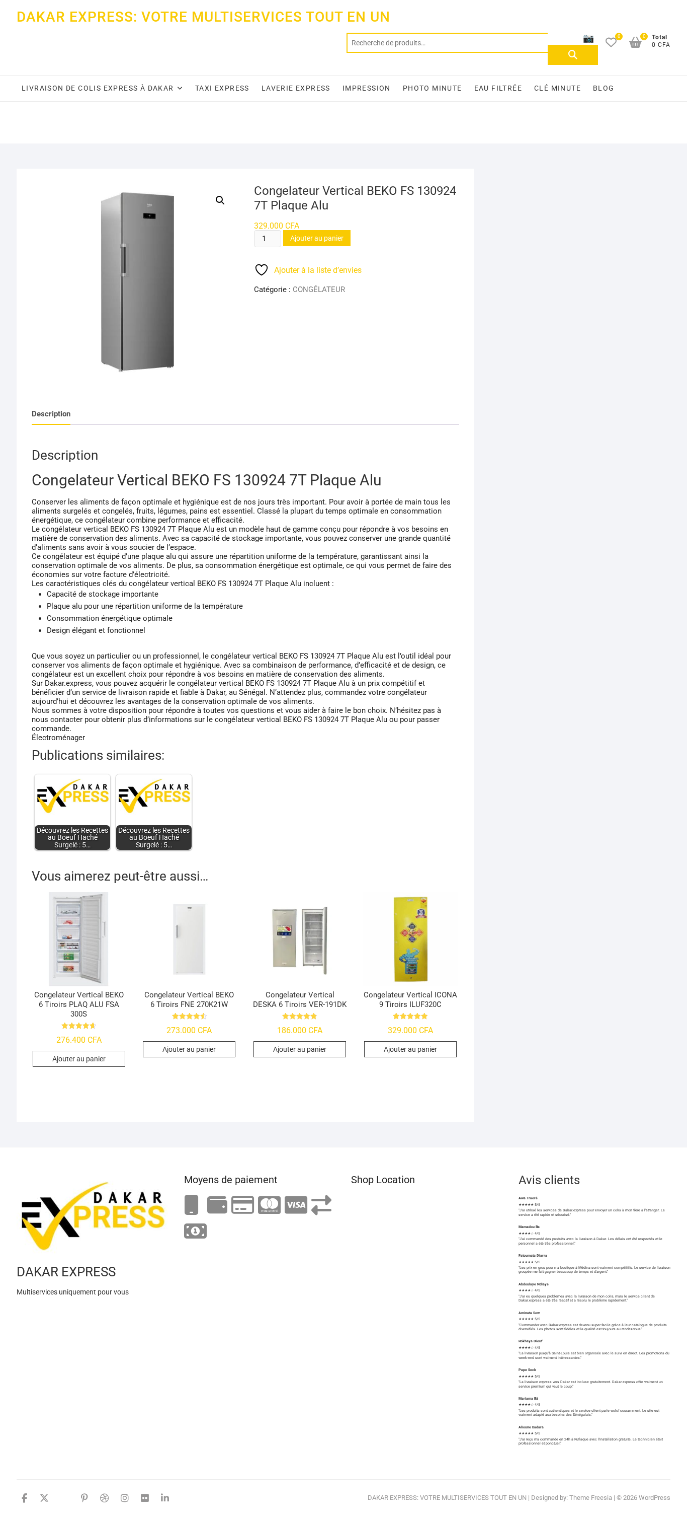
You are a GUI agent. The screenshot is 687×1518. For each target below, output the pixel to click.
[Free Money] (217, 1205)
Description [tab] (51, 413)
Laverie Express (296, 88)
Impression (366, 88)
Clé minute (557, 88)
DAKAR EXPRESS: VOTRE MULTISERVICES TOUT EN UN (203, 17)
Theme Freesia (590, 1497)
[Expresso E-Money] (242, 1205)
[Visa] (296, 1205)
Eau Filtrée (498, 88)
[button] (220, 200)
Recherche (573, 55)
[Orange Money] (191, 1205)
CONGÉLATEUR (319, 289)
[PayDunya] (195, 1232)
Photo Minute (432, 88)
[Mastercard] (269, 1205)
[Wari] (321, 1205)
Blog (604, 88)
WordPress (654, 1497)
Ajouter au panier (316, 238)
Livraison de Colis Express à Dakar (98, 88)
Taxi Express (222, 88)
